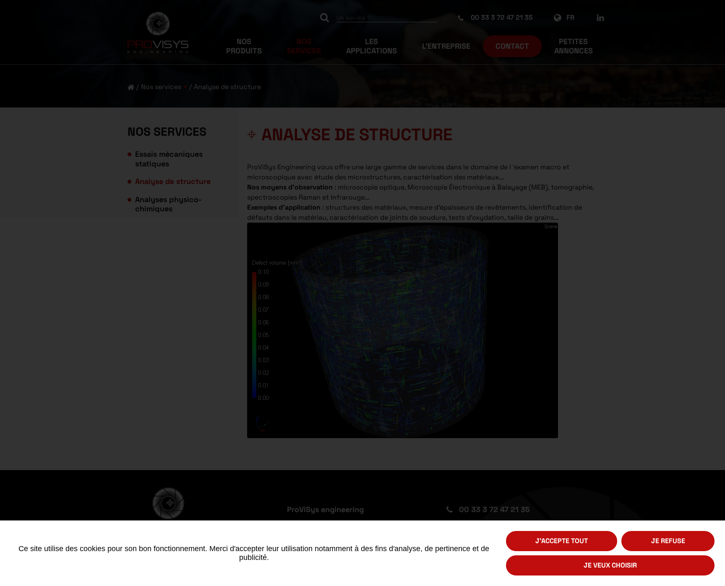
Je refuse (668, 540)
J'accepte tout (561, 540)
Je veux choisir (610, 565)
